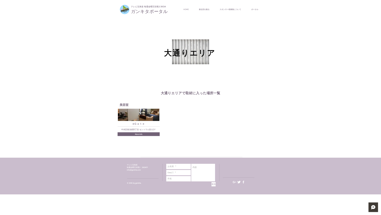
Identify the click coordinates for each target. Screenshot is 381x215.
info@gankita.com (134, 170)
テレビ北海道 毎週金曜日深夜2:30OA (148, 6)
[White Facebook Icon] (243, 182)
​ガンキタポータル (149, 11)
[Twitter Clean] (239, 182)
